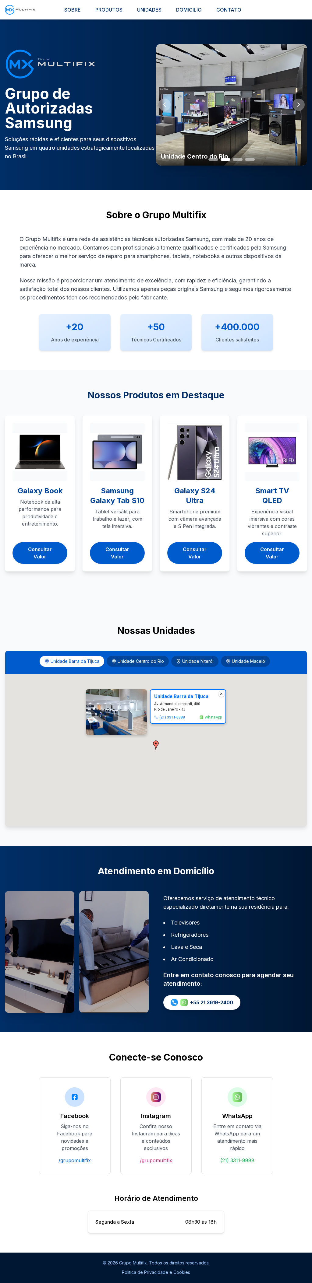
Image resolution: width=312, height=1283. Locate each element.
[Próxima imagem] (298, 105)
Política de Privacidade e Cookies (156, 1272)
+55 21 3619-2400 (211, 1002)
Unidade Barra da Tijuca (75, 661)
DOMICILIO (189, 10)
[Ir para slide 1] (213, 159)
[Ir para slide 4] (250, 159)
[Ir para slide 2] (225, 159)
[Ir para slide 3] (238, 159)
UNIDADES (149, 10)
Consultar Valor (40, 553)
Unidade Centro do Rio (141, 661)
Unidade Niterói (198, 661)
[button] (156, 745)
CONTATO (228, 10)
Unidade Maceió (248, 661)
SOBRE (72, 10)
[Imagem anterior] (164, 105)
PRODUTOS (108, 10)
